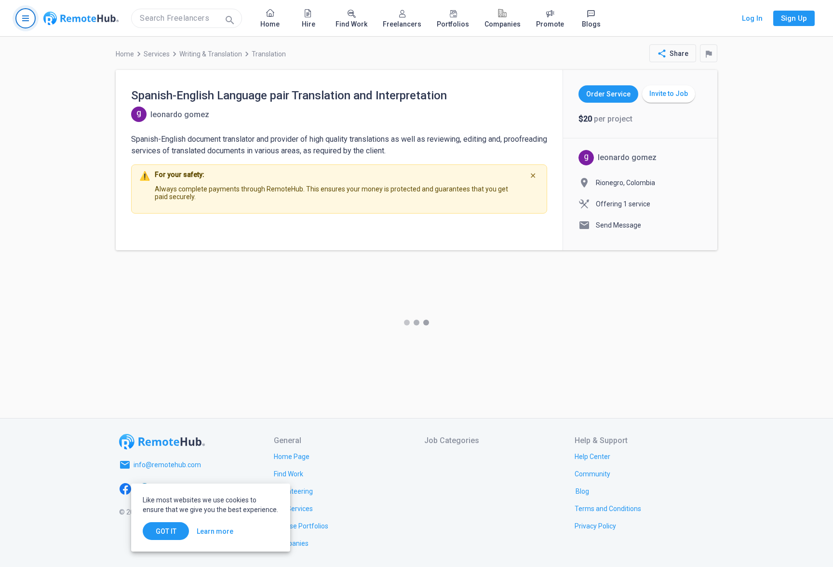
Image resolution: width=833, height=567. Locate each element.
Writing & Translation (210, 54)
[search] (186, 18)
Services (157, 54)
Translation (269, 54)
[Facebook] (125, 488)
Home (125, 54)
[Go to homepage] (81, 18)
